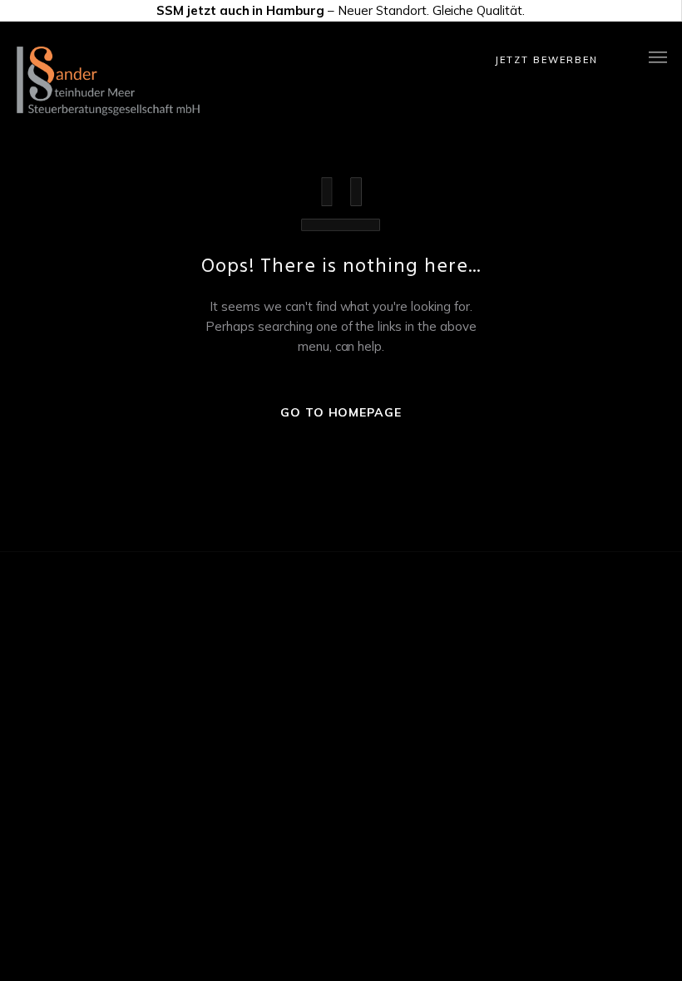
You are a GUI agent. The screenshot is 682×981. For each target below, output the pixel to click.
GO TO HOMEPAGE (341, 412)
